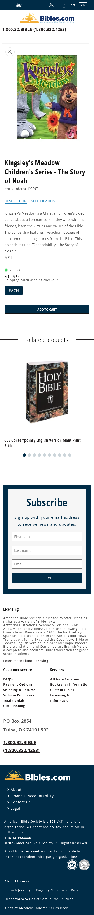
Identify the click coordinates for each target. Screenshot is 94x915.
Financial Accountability (32, 795)
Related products (47, 340)
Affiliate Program (64, 679)
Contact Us (21, 802)
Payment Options (18, 684)
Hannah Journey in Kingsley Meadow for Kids (41, 890)
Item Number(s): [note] (21, 188)
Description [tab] (16, 201)
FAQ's (8, 679)
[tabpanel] (47, 235)
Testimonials (14, 700)
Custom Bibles (62, 690)
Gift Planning (14, 706)
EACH (16, 291)
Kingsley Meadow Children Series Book (36, 908)
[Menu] (6, 5)
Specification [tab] (43, 201)
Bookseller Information (69, 684)
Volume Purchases (18, 695)
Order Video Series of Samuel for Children (38, 899)
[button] (67, 5)
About (16, 789)
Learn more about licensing (25, 661)
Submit (47, 577)
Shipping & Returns (19, 690)
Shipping (12, 280)
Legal (15, 808)
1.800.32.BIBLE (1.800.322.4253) (34, 29)
